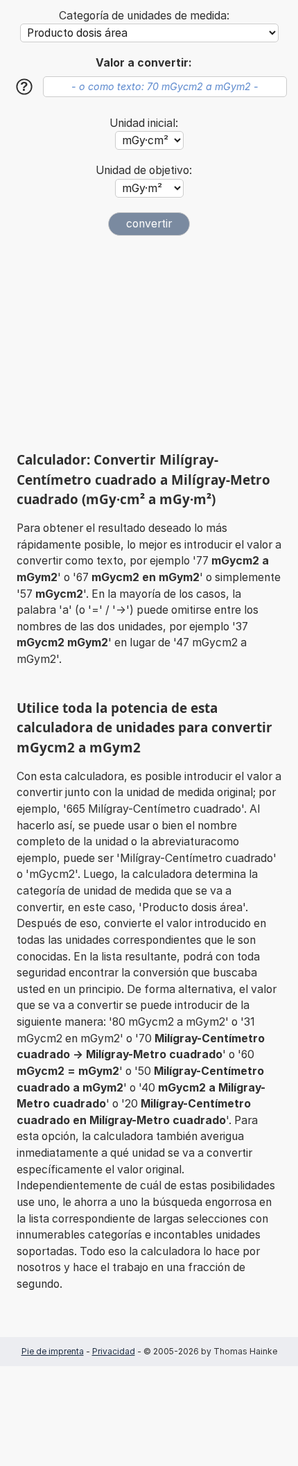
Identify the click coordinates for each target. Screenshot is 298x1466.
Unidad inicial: (143, 123)
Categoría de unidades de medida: (144, 15)
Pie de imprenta (52, 1351)
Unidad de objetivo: (144, 170)
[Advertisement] (149, 343)
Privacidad (113, 1351)
